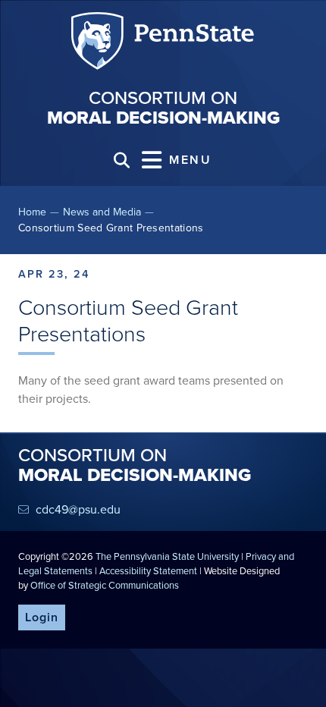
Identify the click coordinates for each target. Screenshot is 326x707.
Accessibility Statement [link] (148, 571)
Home (32, 212)
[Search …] (122, 160)
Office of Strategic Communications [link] (104, 585)
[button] (177, 160)
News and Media (102, 212)
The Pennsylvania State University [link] (167, 556)
